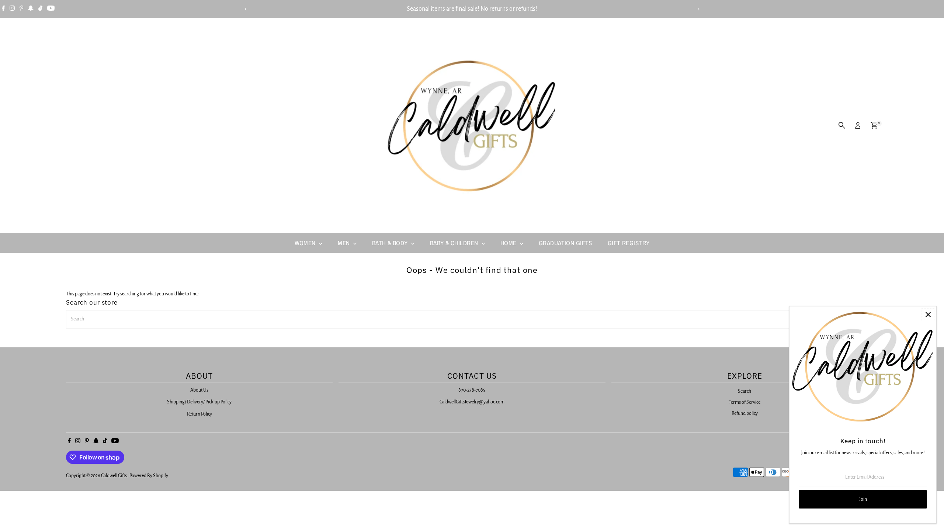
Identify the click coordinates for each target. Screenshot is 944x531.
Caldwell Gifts (114, 475)
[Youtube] (50, 9)
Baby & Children (455, 243)
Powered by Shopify (148, 475)
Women (306, 243)
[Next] (698, 9)
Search (744, 391)
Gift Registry (629, 243)
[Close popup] (928, 314)
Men (344, 243)
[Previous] (245, 9)
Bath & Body (390, 243)
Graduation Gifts (565, 243)
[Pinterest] (21, 9)
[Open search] (842, 125)
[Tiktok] (40, 9)
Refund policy (745, 413)
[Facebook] (3, 9)
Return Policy (199, 414)
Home (509, 243)
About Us (199, 390)
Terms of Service (744, 402)
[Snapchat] (30, 9)
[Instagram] (12, 9)
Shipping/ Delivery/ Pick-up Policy (199, 402)
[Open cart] (874, 125)
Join (863, 499)
